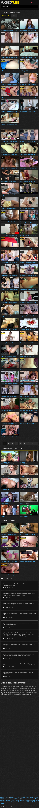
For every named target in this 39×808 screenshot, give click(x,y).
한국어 (12, 800)
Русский (9, 798)
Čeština (7, 797)
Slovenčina (10, 802)
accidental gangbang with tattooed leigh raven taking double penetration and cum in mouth (19, 594)
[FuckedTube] (10, 2)
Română (35, 797)
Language (32, 2)
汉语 (31, 800)
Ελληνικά (2, 797)
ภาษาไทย (24, 802)
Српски (16, 802)
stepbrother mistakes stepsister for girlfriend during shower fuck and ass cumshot (19, 604)
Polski (31, 797)
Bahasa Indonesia (25, 798)
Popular (5, 16)
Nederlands (36, 800)
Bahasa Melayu (34, 798)
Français (17, 800)
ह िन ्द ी (3, 798)
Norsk (19, 802)
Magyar (12, 797)
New (14, 16)
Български (2, 800)
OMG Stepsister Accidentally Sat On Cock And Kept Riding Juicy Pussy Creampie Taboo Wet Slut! (19, 654)
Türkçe (29, 802)
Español (14, 798)
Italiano (18, 798)
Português (22, 797)
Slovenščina (4, 802)
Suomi (37, 802)
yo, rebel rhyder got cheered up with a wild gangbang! (19, 664)
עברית (27, 797)
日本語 (33, 802)
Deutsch (8, 800)
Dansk (2, 803)
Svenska (27, 800)
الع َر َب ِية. (16, 797)
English (22, 800)
